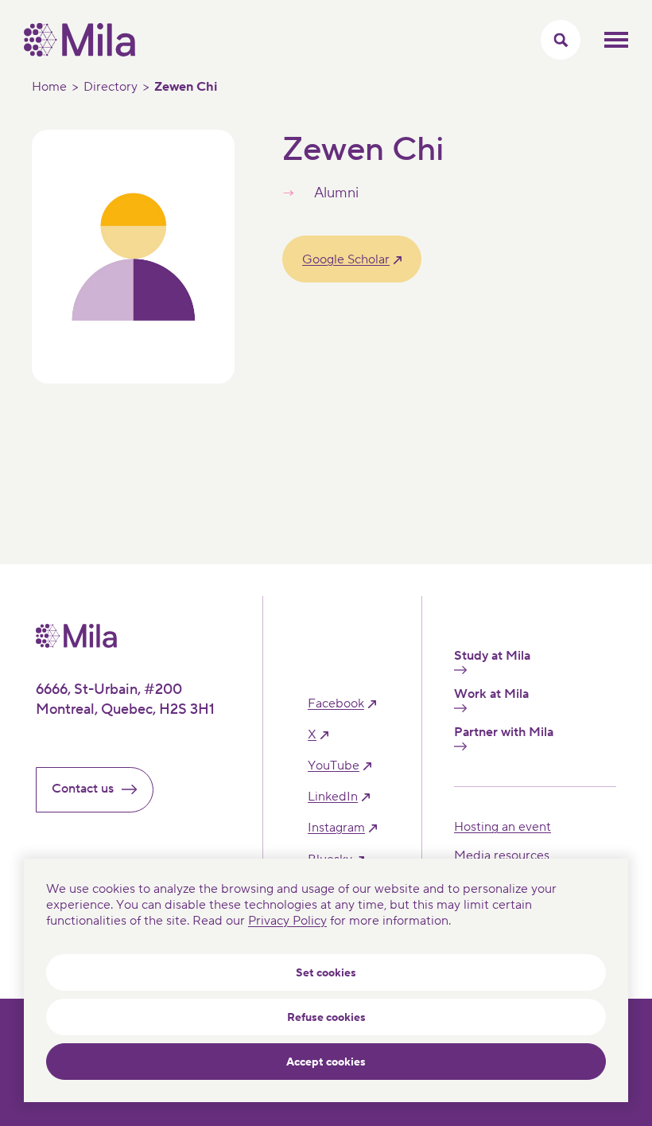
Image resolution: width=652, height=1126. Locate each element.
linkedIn (333, 797)
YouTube (333, 765)
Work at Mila (491, 694)
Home (49, 87)
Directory (110, 87)
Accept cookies (326, 1062)
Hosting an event (502, 827)
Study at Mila (492, 656)
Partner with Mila (503, 732)
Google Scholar (346, 259)
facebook (336, 703)
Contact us (83, 789)
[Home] (79, 52)
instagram (336, 828)
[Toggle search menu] (560, 40)
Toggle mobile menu (616, 40)
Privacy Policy (287, 921)
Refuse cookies (326, 1018)
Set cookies (326, 973)
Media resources (501, 855)
